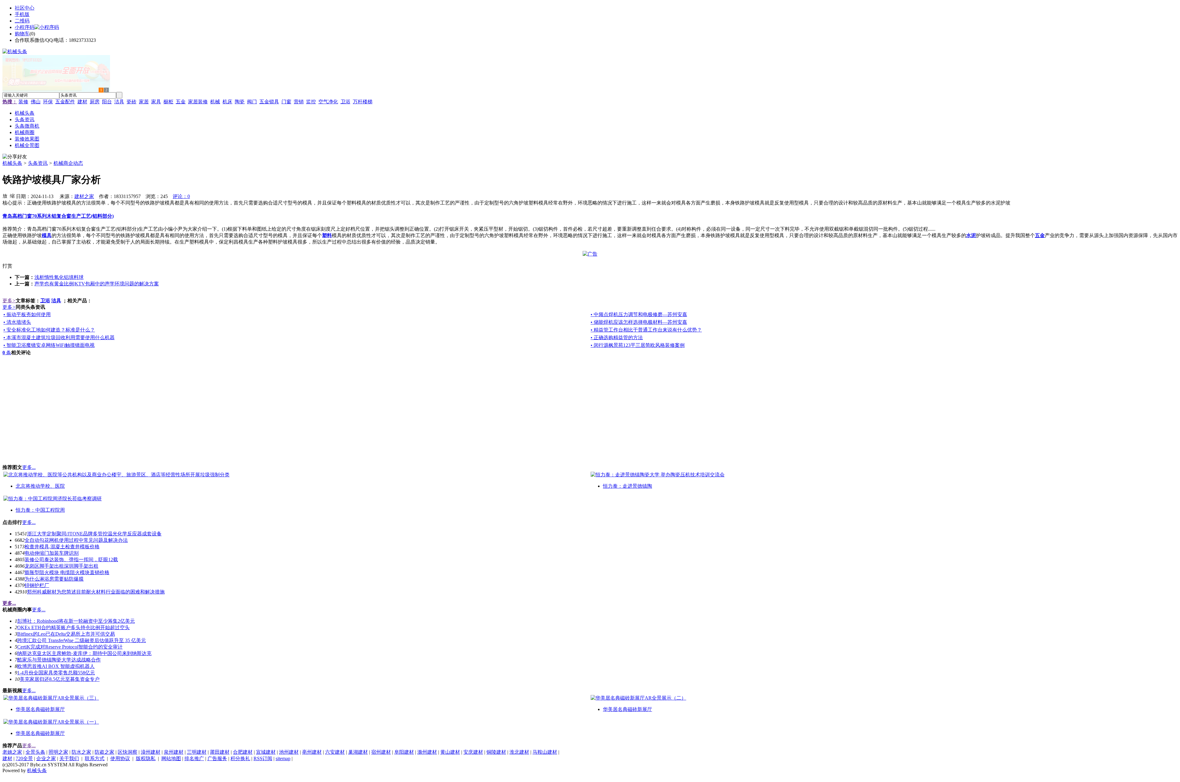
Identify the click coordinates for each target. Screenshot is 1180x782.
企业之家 (46, 758)
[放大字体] (4, 195)
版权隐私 (145, 758)
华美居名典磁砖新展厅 (40, 709)
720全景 (24, 758)
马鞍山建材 (545, 752)
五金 (181, 101)
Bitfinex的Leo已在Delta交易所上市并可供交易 (66, 634)
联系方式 (94, 758)
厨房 (95, 101)
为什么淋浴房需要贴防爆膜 (54, 579)
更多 (9, 300)
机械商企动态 (68, 163)
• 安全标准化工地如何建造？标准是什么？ (49, 329)
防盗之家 (104, 752)
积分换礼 (240, 758)
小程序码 (24, 27)
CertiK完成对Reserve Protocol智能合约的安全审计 (70, 646)
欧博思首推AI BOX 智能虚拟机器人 (56, 666)
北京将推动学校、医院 (40, 486)
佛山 (36, 101)
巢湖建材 (358, 752)
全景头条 (35, 752)
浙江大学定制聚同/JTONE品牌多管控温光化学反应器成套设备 (94, 533)
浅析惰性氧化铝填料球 (59, 277)
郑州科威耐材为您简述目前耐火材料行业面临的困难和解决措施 (96, 591)
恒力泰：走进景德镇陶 (627, 486)
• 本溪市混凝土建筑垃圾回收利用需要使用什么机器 (59, 337)
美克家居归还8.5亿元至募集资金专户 (60, 679)
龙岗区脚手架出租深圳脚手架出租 (61, 566)
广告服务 (217, 758)
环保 (48, 101)
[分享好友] (14, 157)
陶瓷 (240, 101)
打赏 (7, 265)
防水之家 (81, 752)
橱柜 (168, 101)
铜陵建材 (496, 752)
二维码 (22, 20)
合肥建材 (243, 752)
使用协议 (120, 758)
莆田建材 (220, 752)
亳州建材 (312, 752)
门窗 (286, 101)
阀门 (252, 101)
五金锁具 (269, 101)
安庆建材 (473, 752)
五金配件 (65, 101)
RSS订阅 (263, 758)
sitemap (283, 758)
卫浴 (345, 101)
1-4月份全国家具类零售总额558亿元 (56, 672)
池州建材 (289, 752)
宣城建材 (266, 752)
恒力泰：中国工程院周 (40, 510)
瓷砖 (131, 101)
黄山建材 (450, 752)
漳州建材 (150, 752)
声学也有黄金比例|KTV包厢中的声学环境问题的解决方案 (96, 283)
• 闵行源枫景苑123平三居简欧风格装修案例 (638, 345)
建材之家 (84, 196)
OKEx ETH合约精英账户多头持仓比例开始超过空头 (73, 627)
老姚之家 (12, 752)
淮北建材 (519, 752)
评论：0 (181, 196)
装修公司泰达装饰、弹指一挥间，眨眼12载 (71, 559)
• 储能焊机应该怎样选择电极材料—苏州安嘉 (639, 322)
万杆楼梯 (362, 101)
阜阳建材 (404, 752)
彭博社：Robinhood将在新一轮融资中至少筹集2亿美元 (76, 621)
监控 (311, 101)
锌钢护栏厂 (37, 585)
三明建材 (196, 752)
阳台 (107, 101)
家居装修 (198, 101)
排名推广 (194, 758)
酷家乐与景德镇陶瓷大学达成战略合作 (59, 659)
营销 (299, 101)
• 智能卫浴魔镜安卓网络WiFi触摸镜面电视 (49, 345)
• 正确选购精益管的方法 (617, 337)
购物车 (22, 33)
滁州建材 (427, 752)
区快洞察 (127, 752)
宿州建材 (381, 752)
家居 (144, 101)
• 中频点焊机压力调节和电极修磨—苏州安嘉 (639, 314)
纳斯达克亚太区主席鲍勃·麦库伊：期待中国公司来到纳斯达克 (84, 653)
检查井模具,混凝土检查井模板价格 (62, 546)
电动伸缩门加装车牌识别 (52, 553)
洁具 (119, 101)
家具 (156, 101)
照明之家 (58, 752)
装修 (23, 101)
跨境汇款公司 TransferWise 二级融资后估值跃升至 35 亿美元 (81, 640)
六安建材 (335, 752)
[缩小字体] (12, 195)
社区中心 (24, 7)
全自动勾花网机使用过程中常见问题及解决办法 (76, 540)
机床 (227, 101)
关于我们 (69, 758)
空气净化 (328, 101)
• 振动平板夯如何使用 (27, 314)
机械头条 (12, 163)
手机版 (22, 14)
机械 (215, 101)
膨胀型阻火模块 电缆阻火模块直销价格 (67, 572)
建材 (82, 101)
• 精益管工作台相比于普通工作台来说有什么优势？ (646, 329)
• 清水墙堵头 (17, 322)
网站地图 (171, 758)
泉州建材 (173, 752)
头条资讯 (38, 163)
